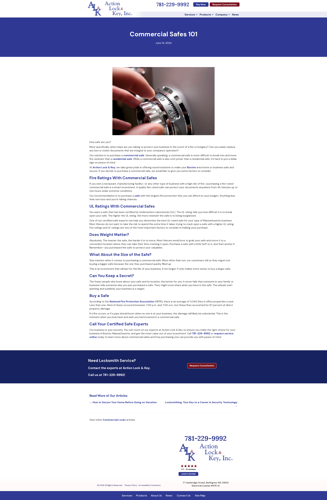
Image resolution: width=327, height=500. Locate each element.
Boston (192, 167)
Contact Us (183, 495)
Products (205, 14)
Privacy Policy (131, 485)
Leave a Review (188, 474)
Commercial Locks (114, 419)
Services (190, 14)
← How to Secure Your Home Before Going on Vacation (123, 402)
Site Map (200, 495)
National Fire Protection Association (132, 301)
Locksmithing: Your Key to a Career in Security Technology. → (201, 404)
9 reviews (191, 469)
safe (138, 195)
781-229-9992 (201, 333)
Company (221, 14)
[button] (196, 15)
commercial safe (133, 155)
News (235, 14)
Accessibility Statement (149, 485)
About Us (156, 495)
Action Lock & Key (104, 167)
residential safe (122, 159)
